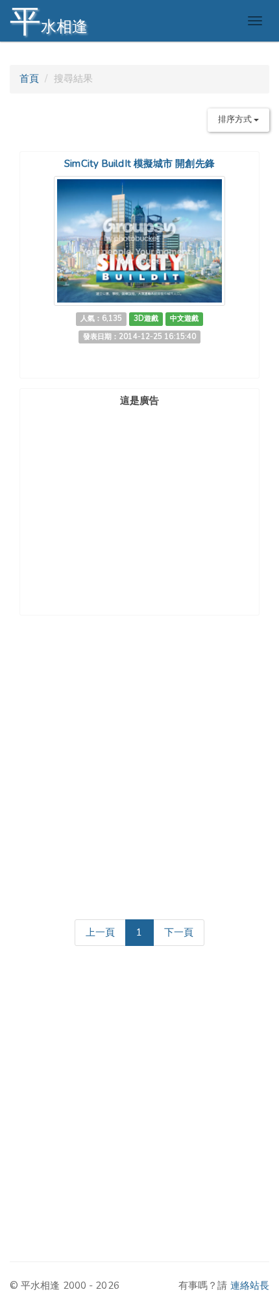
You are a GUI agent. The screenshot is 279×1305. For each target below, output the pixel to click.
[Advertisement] (139, 493)
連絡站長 (249, 1285)
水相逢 (49, 21)
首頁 (29, 78)
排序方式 (236, 119)
